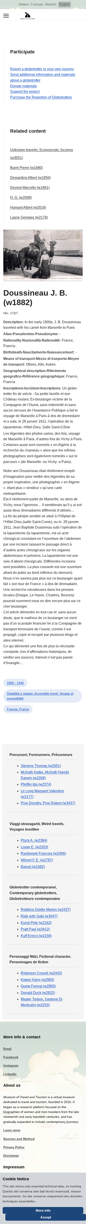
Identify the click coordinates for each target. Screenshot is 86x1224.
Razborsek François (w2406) (43, 853)
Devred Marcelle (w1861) (30, 187)
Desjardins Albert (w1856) (30, 177)
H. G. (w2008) (21, 197)
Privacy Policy (13, 1147)
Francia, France (18, 709)
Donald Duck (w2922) (38, 993)
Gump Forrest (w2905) (38, 986)
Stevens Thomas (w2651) (41, 766)
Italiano (24, 4)
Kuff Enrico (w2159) (36, 936)
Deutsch (50, 4)
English (65, 4)
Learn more (11, 1130)
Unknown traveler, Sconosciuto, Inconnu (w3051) (41, 154)
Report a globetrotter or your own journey (42, 69)
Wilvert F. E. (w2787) (37, 860)
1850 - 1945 (15, 683)
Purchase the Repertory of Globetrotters (41, 97)
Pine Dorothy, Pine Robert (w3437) (48, 803)
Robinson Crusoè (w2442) (41, 973)
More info (43, 1210)
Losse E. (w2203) (34, 847)
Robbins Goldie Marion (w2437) (46, 909)
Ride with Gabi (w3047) (39, 916)
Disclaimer (11, 1155)
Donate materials (23, 86)
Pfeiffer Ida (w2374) (36, 784)
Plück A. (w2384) (34, 840)
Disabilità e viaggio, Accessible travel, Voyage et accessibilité (40, 696)
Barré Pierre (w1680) (26, 168)
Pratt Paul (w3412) (35, 929)
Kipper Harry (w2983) (37, 980)
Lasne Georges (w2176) (29, 217)
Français (37, 4)
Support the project (25, 91)
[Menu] (6, 15)
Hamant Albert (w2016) (28, 207)
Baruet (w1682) (33, 867)
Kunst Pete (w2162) (36, 923)
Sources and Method (19, 1139)
